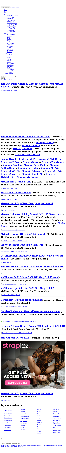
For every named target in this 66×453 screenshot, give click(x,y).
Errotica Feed (10, 21)
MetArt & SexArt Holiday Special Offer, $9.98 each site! (31, 214)
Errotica (9, 41)
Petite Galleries (56, 427)
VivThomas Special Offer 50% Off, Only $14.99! (27, 288)
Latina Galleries (7, 427)
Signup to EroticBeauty (53, 162)
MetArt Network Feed (12, 15)
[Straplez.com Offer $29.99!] (33, 365)
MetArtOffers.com (15, 7)
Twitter (12, 446)
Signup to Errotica (12, 165)
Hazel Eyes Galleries (39, 427)
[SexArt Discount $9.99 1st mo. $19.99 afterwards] (33, 251)
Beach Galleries (56, 420)
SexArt (9, 39)
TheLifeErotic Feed (12, 23)
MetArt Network (11, 34)
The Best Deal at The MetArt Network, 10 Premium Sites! (32, 266)
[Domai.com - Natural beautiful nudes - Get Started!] (33, 306)
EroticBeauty (10, 44)
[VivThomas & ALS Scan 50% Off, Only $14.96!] (33, 284)
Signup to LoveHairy (28, 168)
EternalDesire (10, 49)
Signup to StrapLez (10, 174)
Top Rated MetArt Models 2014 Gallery (18, 445)
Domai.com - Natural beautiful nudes (21, 299)
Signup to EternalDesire (35, 165)
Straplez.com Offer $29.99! (15, 337)
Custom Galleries (8, 73)
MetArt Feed (10, 17)
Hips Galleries (56, 423)
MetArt (9, 37)
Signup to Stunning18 (32, 174)
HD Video (9, 36)
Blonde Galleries (8, 415)
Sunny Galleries (57, 425)
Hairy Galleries (7, 430)
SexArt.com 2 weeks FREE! (16, 192)
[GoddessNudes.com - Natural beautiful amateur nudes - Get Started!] (33, 321)
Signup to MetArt (49, 168)
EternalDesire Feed (12, 28)
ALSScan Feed (11, 31)
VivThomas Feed (11, 26)
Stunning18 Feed (11, 30)
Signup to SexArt (53, 171)
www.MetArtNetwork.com (27, 154)
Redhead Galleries (8, 420)
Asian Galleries (7, 425)
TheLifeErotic (10, 43)
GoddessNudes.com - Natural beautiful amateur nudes (30, 311)
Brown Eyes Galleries (39, 432)
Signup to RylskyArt (31, 171)
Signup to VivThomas (27, 177)
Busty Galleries (24, 421)
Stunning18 (10, 50)
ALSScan (9, 52)
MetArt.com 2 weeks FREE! (16, 181)
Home (5, 10)
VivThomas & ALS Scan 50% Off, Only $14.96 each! (30, 277)
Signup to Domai (31, 162)
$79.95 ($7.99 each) (31, 145)
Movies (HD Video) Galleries (57, 417)
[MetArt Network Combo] (33, 273)
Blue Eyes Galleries (39, 419)
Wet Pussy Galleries (39, 410)
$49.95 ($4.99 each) (45, 142)
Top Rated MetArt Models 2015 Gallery (33, 445)
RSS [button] (5, 14)
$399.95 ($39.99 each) (23, 148)
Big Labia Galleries (39, 414)
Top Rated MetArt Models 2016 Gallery (49, 445)
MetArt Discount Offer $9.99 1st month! (23, 233)
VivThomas (10, 46)
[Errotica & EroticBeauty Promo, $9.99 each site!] (33, 333)
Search (3, 78)
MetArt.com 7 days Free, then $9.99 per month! (27, 203)
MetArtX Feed (11, 20)
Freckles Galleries (57, 430)
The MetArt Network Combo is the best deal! (25, 136)
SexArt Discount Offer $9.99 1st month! (22, 244)
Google (15, 446)
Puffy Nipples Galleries (24, 424)
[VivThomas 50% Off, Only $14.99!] (33, 295)
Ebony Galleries (7, 422)
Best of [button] (5, 33)
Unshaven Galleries (23, 410)
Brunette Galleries (8, 418)
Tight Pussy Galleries (23, 428)
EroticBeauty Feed (12, 24)
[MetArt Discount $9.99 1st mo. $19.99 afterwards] (33, 241)
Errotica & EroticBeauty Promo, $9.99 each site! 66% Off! (33, 326)
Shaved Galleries (24, 413)
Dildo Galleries (56, 432)
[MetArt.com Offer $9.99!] (33, 210)
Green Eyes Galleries (39, 423)
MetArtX (9, 40)
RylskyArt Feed (11, 27)
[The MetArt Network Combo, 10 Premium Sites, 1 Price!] (33, 111)
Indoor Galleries (8, 410)
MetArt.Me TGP (20, 446)
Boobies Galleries (24, 418)
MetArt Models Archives (5, 445)
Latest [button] (5, 53)
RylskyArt (9, 47)
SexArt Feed (10, 18)
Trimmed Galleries (25, 416)
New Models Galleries (56, 410)
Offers (5, 13)
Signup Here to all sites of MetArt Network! (25, 159)
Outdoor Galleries (8, 413)
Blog (5, 11)
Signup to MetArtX (10, 171)
